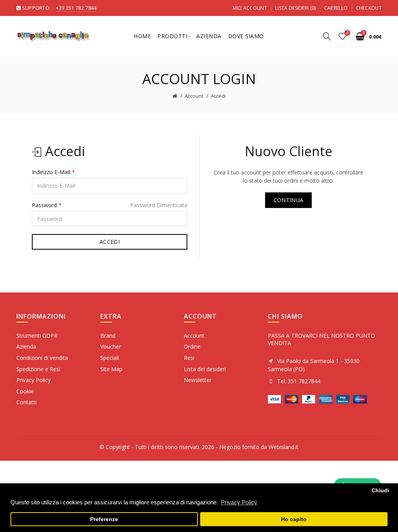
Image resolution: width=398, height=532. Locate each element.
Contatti (26, 402)
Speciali (109, 357)
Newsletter (197, 380)
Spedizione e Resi (38, 369)
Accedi (218, 95)
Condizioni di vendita (42, 357)
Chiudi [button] (380, 490)
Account (194, 95)
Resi (189, 357)
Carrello (335, 8)
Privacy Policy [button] (239, 502)
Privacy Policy (33, 380)
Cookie (25, 391)
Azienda (26, 346)
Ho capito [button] (294, 519)
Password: (45, 205)
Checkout (369, 8)
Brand (107, 335)
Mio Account (250, 8)
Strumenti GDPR (37, 335)
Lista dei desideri (205, 369)
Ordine (192, 346)
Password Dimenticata (158, 205)
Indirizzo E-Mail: (51, 172)
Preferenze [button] (104, 519)
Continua (288, 200)
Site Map (111, 369)
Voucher (110, 346)
